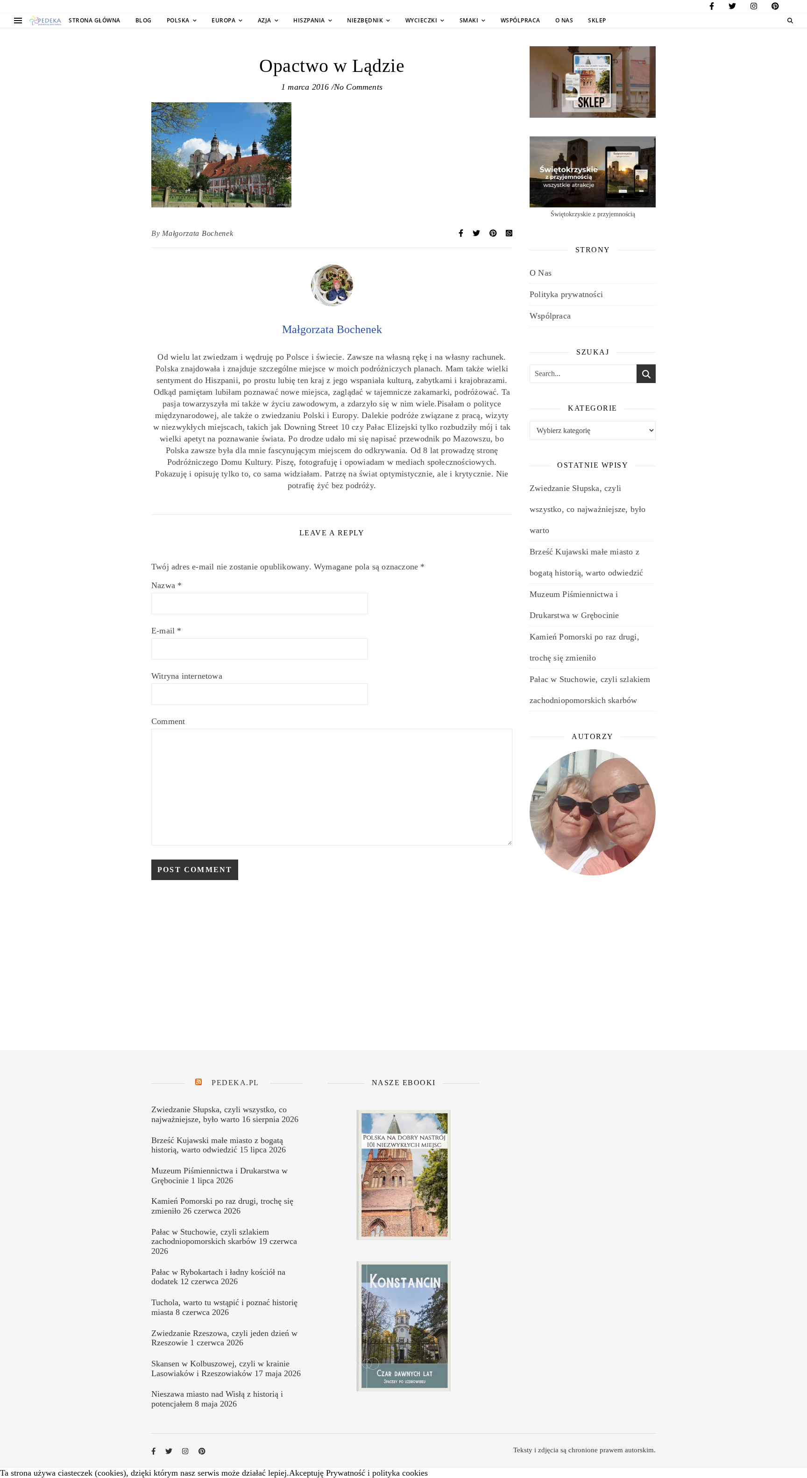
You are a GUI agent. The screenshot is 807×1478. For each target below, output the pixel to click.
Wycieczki (421, 20)
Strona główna (94, 20)
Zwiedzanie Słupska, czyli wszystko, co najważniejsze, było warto (587, 509)
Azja (264, 20)
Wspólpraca (520, 20)
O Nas (564, 20)
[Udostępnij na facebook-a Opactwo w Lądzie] (462, 233)
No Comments (358, 87)
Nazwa (166, 585)
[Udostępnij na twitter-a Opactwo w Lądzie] (477, 233)
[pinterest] (775, 8)
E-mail (166, 630)
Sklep (597, 20)
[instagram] (753, 8)
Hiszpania (309, 20)
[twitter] (732, 8)
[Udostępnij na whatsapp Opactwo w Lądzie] (509, 233)
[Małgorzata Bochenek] (332, 303)
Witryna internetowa (186, 676)
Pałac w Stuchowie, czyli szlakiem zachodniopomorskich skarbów (210, 1236)
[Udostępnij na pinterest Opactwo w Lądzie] (494, 233)
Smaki (469, 20)
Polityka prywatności (566, 294)
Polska (178, 20)
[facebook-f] (711, 8)
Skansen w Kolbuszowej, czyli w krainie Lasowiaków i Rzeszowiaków (220, 1368)
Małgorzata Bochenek (197, 233)
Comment (168, 721)
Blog (143, 20)
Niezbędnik (365, 20)
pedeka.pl (235, 1083)
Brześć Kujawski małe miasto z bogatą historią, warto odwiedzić (217, 1145)
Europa (223, 20)
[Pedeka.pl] (45, 20)
